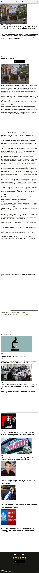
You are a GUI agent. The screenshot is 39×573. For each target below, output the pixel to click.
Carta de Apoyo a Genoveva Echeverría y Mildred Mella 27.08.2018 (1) (14, 238)
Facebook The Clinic (15, 558)
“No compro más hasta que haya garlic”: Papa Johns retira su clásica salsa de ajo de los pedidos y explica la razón (18, 458)
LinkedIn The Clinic (22, 558)
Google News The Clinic (25, 558)
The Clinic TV (20, 558)
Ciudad (2, 478)
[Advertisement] (19, 124)
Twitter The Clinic (13, 558)
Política (2, 430)
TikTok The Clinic (23, 558)
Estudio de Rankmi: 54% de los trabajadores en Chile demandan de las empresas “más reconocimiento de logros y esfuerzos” (19, 385)
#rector (20, 314)
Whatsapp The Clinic (18, 558)
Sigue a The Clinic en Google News (19, 61)
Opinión (2, 353)
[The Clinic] (2, 1)
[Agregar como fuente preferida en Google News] (19, 561)
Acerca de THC (19, 564)
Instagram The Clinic (17, 558)
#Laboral (15, 314)
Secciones (37, 1)
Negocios (3, 382)
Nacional (2, 24)
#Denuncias (24, 312)
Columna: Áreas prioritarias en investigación (13, 356)
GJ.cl (36, 571)
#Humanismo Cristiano (7, 314)
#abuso (3, 312)
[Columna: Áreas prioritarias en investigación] (19, 344)
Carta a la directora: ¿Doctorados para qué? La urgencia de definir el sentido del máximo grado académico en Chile (19, 361)
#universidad (27, 314)
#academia (8, 312)
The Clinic (31, 238)
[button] (2, 58)
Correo (2, 358)
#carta (18, 312)
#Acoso (14, 312)
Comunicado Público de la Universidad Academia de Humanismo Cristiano (15, 274)
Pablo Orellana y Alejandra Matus (32, 55)
